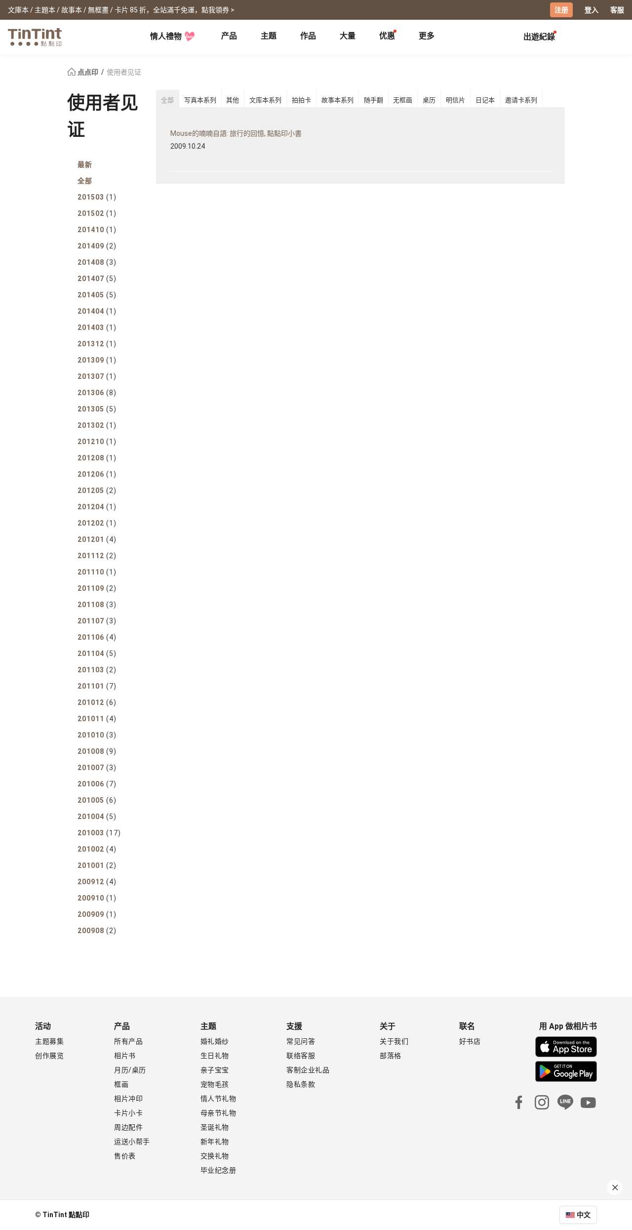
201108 (97, 605)
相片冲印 (128, 1099)
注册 (561, 10)
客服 (617, 10)
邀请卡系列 (521, 100)
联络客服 (300, 1056)
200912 (97, 882)
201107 (97, 621)
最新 (85, 164)
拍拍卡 (301, 100)
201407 (97, 279)
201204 (97, 507)
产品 (229, 36)
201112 (97, 556)
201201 (97, 539)
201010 (97, 735)
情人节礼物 (218, 1099)
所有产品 (128, 1041)
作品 (308, 36)
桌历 (429, 100)
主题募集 (49, 1041)
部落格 (390, 1056)
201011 (97, 719)
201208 (97, 458)
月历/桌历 (130, 1070)
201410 (97, 230)
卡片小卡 (128, 1113)
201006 (97, 784)
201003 (99, 833)
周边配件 (128, 1127)
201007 (97, 768)
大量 (348, 36)
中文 (584, 1215)
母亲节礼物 (218, 1113)
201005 (97, 800)
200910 (97, 898)
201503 (97, 197)
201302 (97, 425)
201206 (97, 474)
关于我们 (394, 1041)
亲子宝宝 (214, 1070)
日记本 (485, 100)
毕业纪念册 (218, 1170)
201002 (97, 849)
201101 (97, 686)
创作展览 (49, 1056)
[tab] (229, 37)
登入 (591, 10)
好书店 (470, 1041)
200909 (97, 914)
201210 (97, 442)
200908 (97, 931)
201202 (97, 523)
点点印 (88, 72)
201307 (97, 376)
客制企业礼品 (307, 1070)
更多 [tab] (426, 36)
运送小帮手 (132, 1142)
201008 (97, 751)
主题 (268, 36)
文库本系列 (265, 100)
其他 (232, 100)
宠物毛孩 (214, 1084)
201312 (97, 344)
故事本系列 (337, 100)
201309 (97, 360)
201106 (97, 637)
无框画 (402, 100)
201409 (97, 246)
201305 (97, 409)
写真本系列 (200, 100)
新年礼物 (214, 1142)
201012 (97, 702)
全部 (85, 181)
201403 (97, 327)
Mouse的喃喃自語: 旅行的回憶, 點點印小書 (236, 133)
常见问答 (300, 1041)
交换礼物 (214, 1156)
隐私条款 (300, 1084)
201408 (97, 262)
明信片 (455, 100)
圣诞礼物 (214, 1127)
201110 (97, 572)
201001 (97, 865)
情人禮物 (166, 36)
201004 (97, 816)
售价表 (125, 1156)
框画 (121, 1084)
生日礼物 (214, 1056)
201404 (97, 311)
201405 (97, 295)
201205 (97, 490)
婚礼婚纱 (214, 1041)
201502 (97, 213)
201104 (97, 653)
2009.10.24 (187, 146)
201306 (97, 393)
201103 (97, 670)
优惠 (387, 36)
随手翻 (373, 100)
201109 (97, 588)
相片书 (125, 1056)
